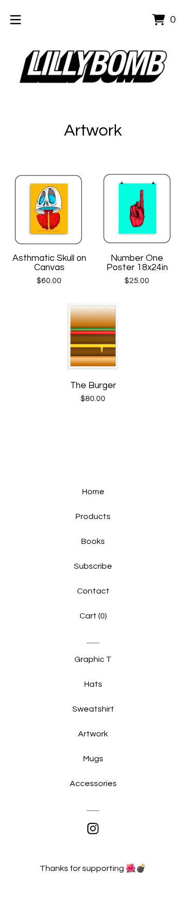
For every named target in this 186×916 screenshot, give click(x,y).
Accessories (93, 783)
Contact (93, 591)
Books (93, 541)
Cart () (93, 616)
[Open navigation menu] (15, 19)
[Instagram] (93, 828)
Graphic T (93, 659)
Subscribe (93, 566)
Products (93, 516)
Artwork (93, 734)
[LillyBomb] (93, 67)
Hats (93, 684)
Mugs (93, 759)
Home (93, 491)
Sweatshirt (93, 709)
